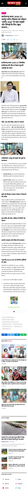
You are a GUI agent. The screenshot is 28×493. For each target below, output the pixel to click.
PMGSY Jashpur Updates (8, 319)
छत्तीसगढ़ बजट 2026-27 (7, 326)
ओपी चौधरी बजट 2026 (6, 324)
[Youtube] (14, 312)
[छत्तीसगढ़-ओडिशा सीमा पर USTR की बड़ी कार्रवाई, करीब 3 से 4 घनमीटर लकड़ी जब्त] (4, 466)
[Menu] (2, 3)
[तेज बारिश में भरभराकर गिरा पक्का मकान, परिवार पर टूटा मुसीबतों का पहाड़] (4, 459)
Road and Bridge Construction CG (10, 321)
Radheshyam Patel (9, 35)
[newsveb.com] (14, 3)
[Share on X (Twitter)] (11, 39)
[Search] (26, 3)
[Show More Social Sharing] (20, 39)
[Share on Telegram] (14, 39)
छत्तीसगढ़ (3, 13)
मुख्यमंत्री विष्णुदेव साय (6, 328)
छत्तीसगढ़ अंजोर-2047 (17, 324)
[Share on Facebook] (8, 39)
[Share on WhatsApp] (17, 39)
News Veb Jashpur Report (8, 317)
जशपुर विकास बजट (18, 326)
